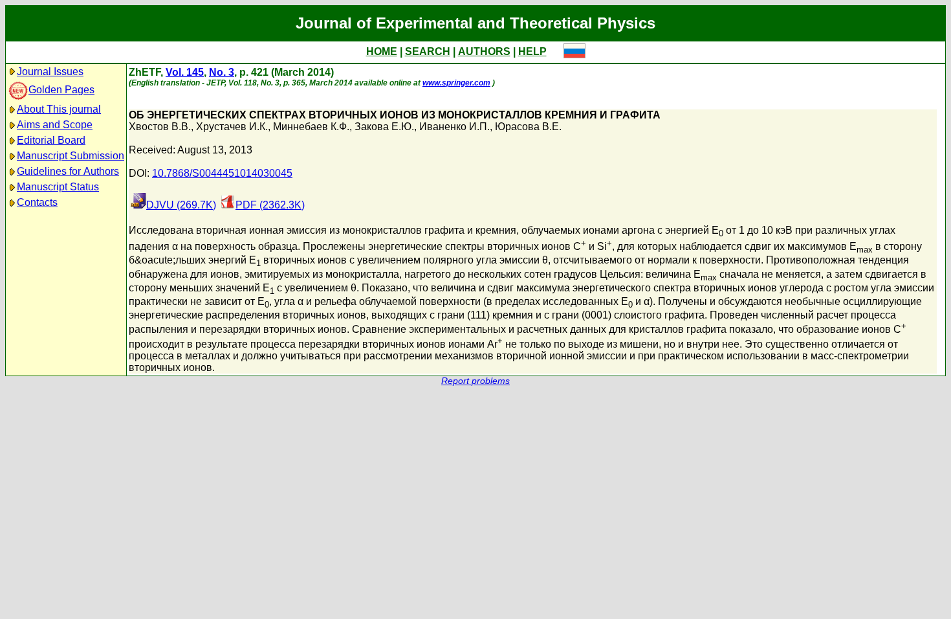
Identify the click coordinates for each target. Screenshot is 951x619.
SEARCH (427, 51)
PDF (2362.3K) (270, 204)
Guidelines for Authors (68, 171)
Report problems (475, 381)
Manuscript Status (58, 186)
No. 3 (221, 72)
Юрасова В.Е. (528, 126)
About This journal (59, 109)
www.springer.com (456, 82)
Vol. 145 (185, 72)
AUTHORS (484, 51)
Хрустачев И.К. (232, 126)
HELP (532, 51)
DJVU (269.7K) (181, 204)
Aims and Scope (55, 124)
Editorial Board (51, 140)
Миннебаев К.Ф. (311, 126)
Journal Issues (50, 71)
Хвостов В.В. (160, 126)
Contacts (37, 202)
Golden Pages (61, 89)
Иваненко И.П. (454, 126)
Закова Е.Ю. (384, 126)
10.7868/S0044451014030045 (222, 173)
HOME (381, 51)
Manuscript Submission (70, 155)
